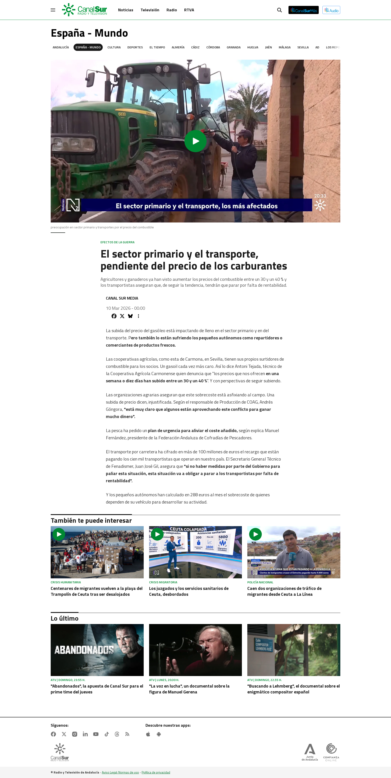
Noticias (125, 9)
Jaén (268, 47)
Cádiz (195, 47)
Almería (178, 47)
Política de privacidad (156, 772)
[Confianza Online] (331, 752)
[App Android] (159, 734)
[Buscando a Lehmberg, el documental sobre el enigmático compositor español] (293, 650)
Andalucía (61, 47)
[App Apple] (149, 734)
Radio (172, 9)
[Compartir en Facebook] (114, 316)
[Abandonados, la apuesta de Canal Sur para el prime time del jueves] (97, 650)
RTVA (189, 9)
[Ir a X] (65, 734)
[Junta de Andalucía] (310, 752)
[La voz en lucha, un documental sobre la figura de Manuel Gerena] (195, 650)
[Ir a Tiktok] (107, 734)
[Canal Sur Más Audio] (331, 10)
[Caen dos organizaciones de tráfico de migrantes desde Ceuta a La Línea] (293, 552)
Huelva (252, 47)
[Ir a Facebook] (54, 734)
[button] (195, 141)
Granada (234, 47)
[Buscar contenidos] (279, 10)
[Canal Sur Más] (303, 10)
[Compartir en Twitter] (122, 316)
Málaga (285, 47)
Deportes (135, 47)
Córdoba (213, 47)
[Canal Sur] (84, 10)
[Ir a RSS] (128, 734)
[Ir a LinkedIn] (86, 734)
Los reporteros (339, 47)
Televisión (150, 9)
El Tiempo (157, 47)
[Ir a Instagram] (75, 734)
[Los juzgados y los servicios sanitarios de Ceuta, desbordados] (195, 552)
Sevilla (303, 47)
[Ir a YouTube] (96, 734)
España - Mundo (88, 47)
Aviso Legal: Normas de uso (120, 772)
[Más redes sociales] (138, 316)
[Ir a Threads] (117, 734)
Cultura (114, 47)
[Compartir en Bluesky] (130, 316)
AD (317, 47)
